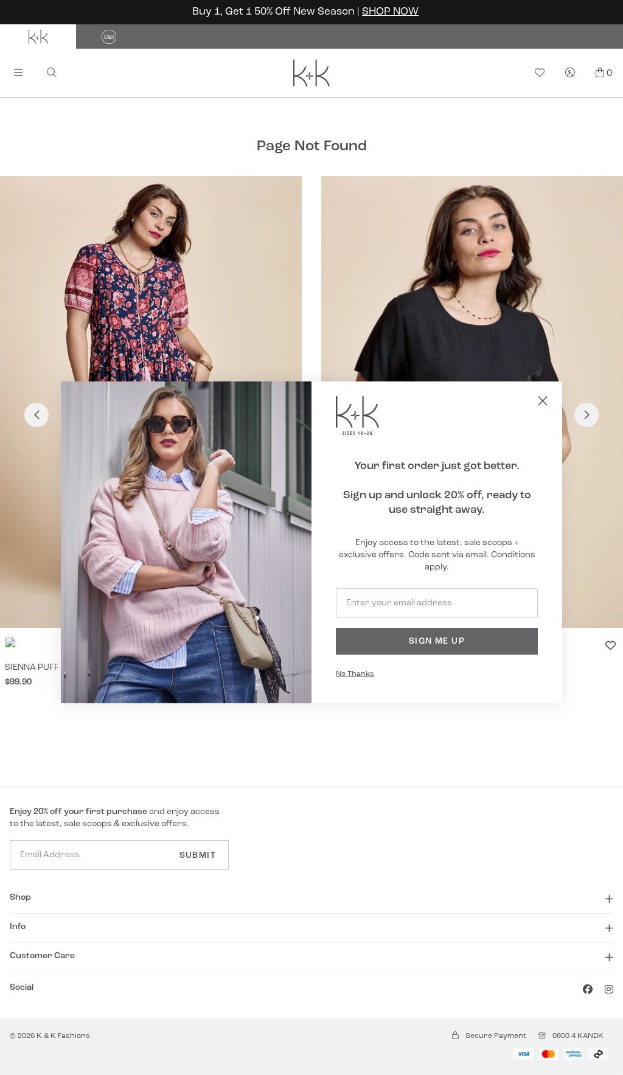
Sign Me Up (437, 641)
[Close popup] (542, 401)
